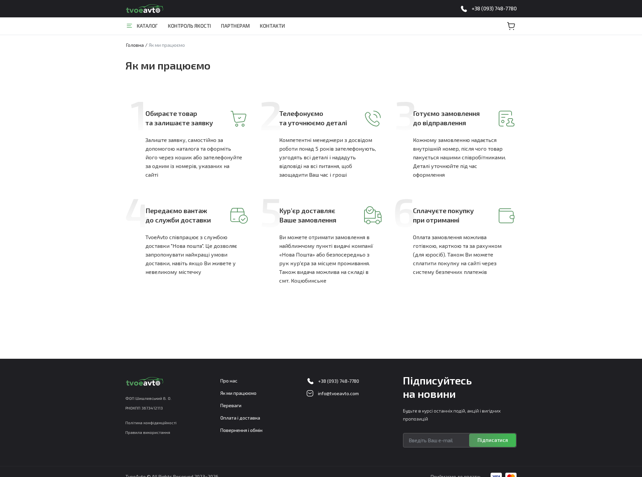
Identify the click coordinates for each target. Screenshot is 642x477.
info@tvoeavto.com (338, 393)
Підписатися (492, 440)
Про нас (228, 380)
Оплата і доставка (240, 418)
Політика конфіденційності (151, 422)
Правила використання (147, 432)
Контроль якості (189, 26)
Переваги (230, 405)
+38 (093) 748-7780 (494, 8)
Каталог (147, 26)
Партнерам (235, 26)
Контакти (272, 26)
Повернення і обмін (241, 430)
